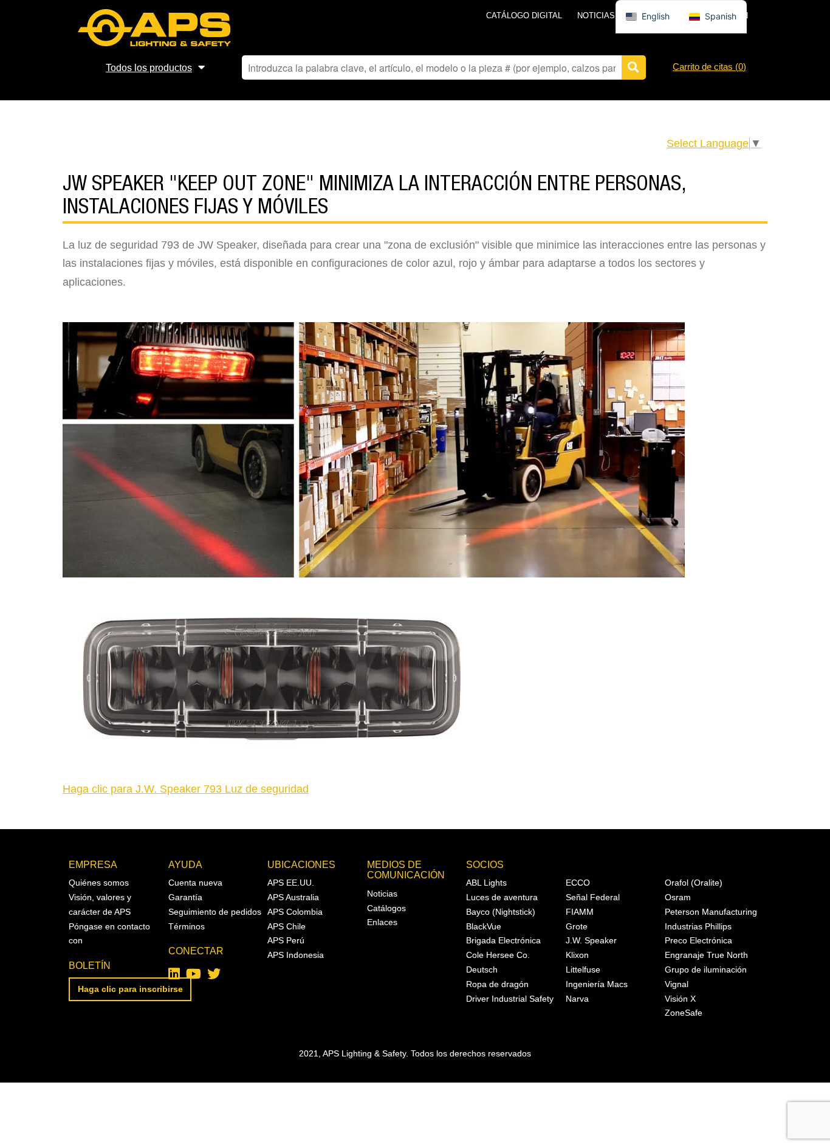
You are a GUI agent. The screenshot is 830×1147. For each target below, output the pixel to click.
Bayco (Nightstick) (500, 912)
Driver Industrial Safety (510, 999)
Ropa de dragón (497, 984)
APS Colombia (295, 912)
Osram (678, 897)
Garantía (185, 897)
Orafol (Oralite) (693, 882)
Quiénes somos (99, 882)
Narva (577, 999)
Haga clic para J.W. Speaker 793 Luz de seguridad (186, 789)
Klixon (577, 955)
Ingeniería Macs (597, 984)
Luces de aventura (502, 897)
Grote (577, 926)
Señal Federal (593, 897)
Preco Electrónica (698, 940)
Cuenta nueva (195, 882)
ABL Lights (486, 882)
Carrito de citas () (709, 66)
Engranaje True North (706, 955)
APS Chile (286, 926)
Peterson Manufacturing (711, 912)
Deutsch (482, 969)
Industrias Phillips (698, 926)
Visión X (680, 999)
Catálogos (386, 908)
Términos (186, 926)
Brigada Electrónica (503, 940)
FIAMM (580, 912)
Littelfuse (583, 969)
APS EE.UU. (290, 882)
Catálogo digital (524, 15)
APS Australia (293, 897)
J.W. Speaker (591, 940)
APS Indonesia (295, 955)
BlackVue (483, 926)
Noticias (596, 15)
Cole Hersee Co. (498, 955)
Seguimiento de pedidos (214, 912)
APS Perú (285, 940)
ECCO (578, 882)
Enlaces (382, 922)
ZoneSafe (683, 1013)
